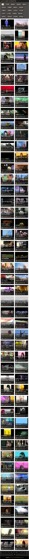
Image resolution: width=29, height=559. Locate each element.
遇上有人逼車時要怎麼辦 (7, 59)
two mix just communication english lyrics (22, 91)
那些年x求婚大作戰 (20, 324)
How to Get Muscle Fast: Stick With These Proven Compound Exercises (21, 346)
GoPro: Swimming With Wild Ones (6, 479)
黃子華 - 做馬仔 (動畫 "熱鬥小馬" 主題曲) (7, 346)
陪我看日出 (4, 181)
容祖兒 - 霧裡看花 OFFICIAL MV (5, 401)
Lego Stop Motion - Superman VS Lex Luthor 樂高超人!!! (7, 357)
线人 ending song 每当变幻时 (21, 257)
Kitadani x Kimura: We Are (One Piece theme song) (21, 479)
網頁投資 (21, 7)
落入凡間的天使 (5, 48)
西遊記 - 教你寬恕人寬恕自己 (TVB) (22, 180)
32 (14, 554)
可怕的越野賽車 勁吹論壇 (21, 369)
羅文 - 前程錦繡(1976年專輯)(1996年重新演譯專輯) (7, 390)
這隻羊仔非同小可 (20, 280)
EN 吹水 (3, 13)
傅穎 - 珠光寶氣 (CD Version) (20, 401)
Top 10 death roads (20, 513)
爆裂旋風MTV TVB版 (20, 48)
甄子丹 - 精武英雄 (5, 214)
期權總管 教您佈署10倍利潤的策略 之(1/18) (7, 324)
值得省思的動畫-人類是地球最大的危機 (7, 490)
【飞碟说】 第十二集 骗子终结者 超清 (7, 412)
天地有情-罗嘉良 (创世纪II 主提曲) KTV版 (22, 523)
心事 (17, 247)
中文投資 (21, 10)
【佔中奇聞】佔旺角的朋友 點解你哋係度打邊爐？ (22, 446)
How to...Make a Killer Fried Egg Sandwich (7, 280)
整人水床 (3, 457)
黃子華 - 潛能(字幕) (5, 26)
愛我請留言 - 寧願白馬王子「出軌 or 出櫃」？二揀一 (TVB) (22, 545)
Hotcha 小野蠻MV (5, 158)
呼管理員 (21, 16)
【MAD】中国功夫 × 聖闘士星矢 (21, 102)
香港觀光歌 (4, 435)
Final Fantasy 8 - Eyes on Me (22, 502)
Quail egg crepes (19, 125)
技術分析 (4, 7)
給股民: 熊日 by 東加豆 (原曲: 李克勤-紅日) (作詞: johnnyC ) (7, 501)
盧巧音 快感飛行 (19, 81)
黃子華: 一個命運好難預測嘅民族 (7, 91)
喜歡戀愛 (18, 413)
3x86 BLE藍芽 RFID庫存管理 (8, 1)
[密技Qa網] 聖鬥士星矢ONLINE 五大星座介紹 (6, 423)
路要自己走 (18, 269)
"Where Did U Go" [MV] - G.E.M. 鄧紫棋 (7, 313)
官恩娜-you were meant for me (21, 357)
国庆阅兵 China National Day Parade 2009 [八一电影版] (7, 147)
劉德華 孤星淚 (19, 457)
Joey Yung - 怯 (19, 291)
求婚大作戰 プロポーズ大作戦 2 (21, 158)
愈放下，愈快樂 (5, 236)
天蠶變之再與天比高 (6, 535)
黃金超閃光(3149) (7, 28)
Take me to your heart (20, 59)
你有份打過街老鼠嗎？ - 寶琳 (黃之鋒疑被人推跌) (22, 302)
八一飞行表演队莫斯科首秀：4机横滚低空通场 (7, 545)
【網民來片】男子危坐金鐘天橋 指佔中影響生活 (22, 335)
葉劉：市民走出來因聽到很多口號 (7, 36)
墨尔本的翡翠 (4, 446)
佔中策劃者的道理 (5, 70)
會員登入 (4, 16)
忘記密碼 (15, 16)
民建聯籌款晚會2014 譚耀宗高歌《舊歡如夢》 (7, 291)
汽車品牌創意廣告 (20, 26)
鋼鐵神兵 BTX (4, 103)
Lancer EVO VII (19, 491)
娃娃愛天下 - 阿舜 (20, 468)
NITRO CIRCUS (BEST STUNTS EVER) (6, 125)
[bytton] (2, 4)
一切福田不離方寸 (20, 70)
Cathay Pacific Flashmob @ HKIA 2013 (7, 80)
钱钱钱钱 (18, 225)
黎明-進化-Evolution (5, 524)
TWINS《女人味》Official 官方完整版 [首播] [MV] (21, 313)
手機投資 (10, 10)
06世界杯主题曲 (5, 258)
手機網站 (10, 7)
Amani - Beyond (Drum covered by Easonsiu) (21, 235)
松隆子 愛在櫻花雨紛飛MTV (21, 213)
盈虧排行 (24, 4)
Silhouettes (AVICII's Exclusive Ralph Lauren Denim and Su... (21, 136)
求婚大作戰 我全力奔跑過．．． (6, 202)
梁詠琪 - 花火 (19, 435)
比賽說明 (15, 13)
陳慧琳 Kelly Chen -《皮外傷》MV (22, 379)
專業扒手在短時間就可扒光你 (7, 246)
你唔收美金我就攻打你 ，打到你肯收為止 (7, 368)
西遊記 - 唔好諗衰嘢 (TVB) (7, 468)
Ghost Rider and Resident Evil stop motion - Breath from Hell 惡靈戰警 (21, 390)
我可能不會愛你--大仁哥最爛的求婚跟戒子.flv (22, 202)
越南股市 (13, 4)
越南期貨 (19, 4)
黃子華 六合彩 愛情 (5, 513)
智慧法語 (18, 147)
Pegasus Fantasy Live (5, 169)
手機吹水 (4, 10)
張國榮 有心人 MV (20, 114)
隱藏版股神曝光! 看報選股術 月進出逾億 (7, 268)
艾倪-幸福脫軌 (19, 37)
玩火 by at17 (18, 424)
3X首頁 (7, 4)
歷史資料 (20, 13)
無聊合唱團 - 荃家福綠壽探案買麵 (22, 534)
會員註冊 (10, 16)
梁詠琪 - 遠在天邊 (20, 192)
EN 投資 (9, 13)
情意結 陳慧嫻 (19, 169)
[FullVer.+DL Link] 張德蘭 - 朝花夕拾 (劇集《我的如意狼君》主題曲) (7, 379)
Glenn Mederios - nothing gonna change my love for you (6, 335)
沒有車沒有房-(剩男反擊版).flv (7, 191)
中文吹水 (15, 10)
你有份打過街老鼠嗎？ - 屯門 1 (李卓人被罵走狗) (7, 302)
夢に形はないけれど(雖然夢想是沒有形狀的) (7, 136)
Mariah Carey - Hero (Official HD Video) (5, 224)
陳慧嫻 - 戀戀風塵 (5, 114)
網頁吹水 (15, 7)
